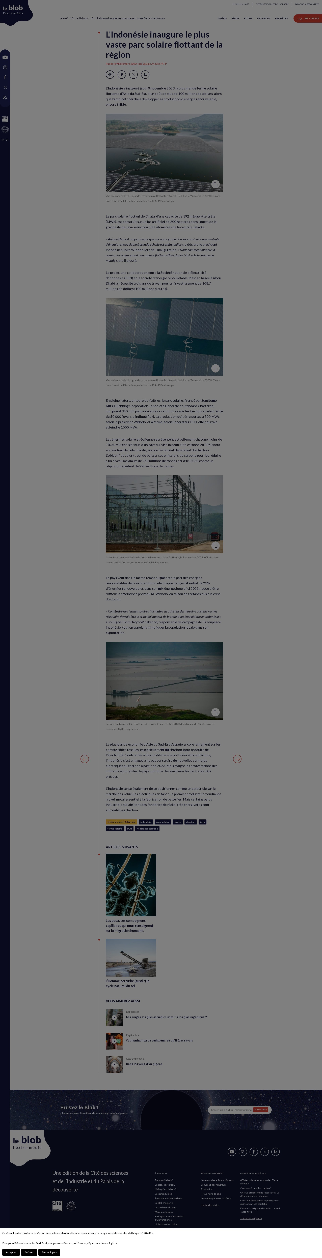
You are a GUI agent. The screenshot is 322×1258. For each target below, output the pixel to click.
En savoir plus (49, 1252)
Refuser (29, 1252)
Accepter (11, 1252)
